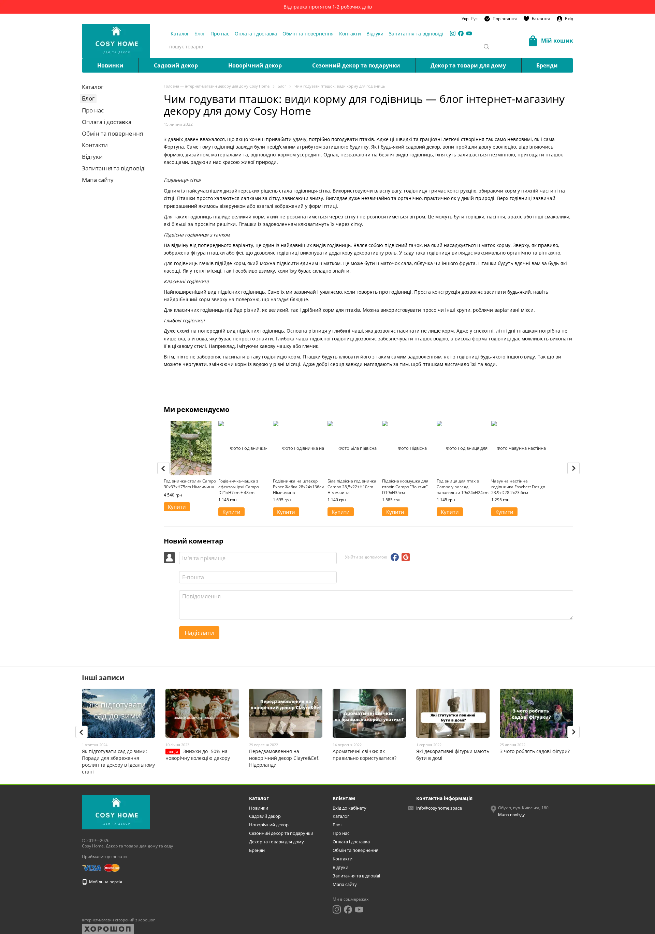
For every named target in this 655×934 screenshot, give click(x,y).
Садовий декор (176, 65)
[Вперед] (573, 468)
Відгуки (374, 33)
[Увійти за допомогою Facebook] (395, 557)
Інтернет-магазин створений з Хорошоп (119, 920)
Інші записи (103, 677)
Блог (199, 33)
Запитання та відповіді (416, 33)
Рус (474, 19)
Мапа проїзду (511, 814)
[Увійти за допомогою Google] (406, 557)
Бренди (547, 65)
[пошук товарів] (486, 46)
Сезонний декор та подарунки (356, 65)
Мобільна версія (105, 882)
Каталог (180, 33)
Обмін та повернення (308, 33)
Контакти (350, 33)
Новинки (110, 65)
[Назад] (163, 468)
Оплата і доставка (256, 33)
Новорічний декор (255, 65)
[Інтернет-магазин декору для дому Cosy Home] (116, 812)
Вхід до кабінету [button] (349, 808)
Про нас (219, 33)
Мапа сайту (98, 180)
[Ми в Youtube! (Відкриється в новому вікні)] (469, 33)
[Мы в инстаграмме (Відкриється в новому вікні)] (452, 33)
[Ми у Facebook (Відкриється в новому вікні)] (461, 33)
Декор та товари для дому (468, 65)
